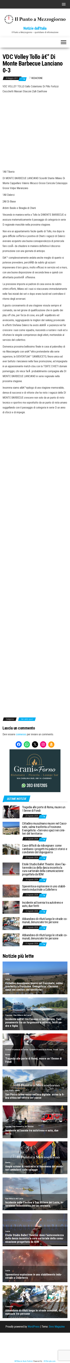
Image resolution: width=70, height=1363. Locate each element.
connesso (21, 734)
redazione (37, 78)
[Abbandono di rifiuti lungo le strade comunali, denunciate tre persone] (11, 923)
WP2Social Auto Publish (23, 1361)
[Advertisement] (35, 131)
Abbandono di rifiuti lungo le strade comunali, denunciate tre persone (44, 920)
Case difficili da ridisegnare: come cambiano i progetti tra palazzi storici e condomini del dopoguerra (44, 849)
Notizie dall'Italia (35, 28)
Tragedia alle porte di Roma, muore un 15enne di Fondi (43, 808)
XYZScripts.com (50, 1361)
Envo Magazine (57, 1326)
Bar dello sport (27, 719)
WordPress (34, 1326)
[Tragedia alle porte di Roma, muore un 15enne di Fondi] (11, 811)
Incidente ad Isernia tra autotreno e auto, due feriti (42, 904)
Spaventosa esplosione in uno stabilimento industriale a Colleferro (44, 887)
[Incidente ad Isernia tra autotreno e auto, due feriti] (11, 907)
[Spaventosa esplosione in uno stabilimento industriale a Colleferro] (11, 890)
